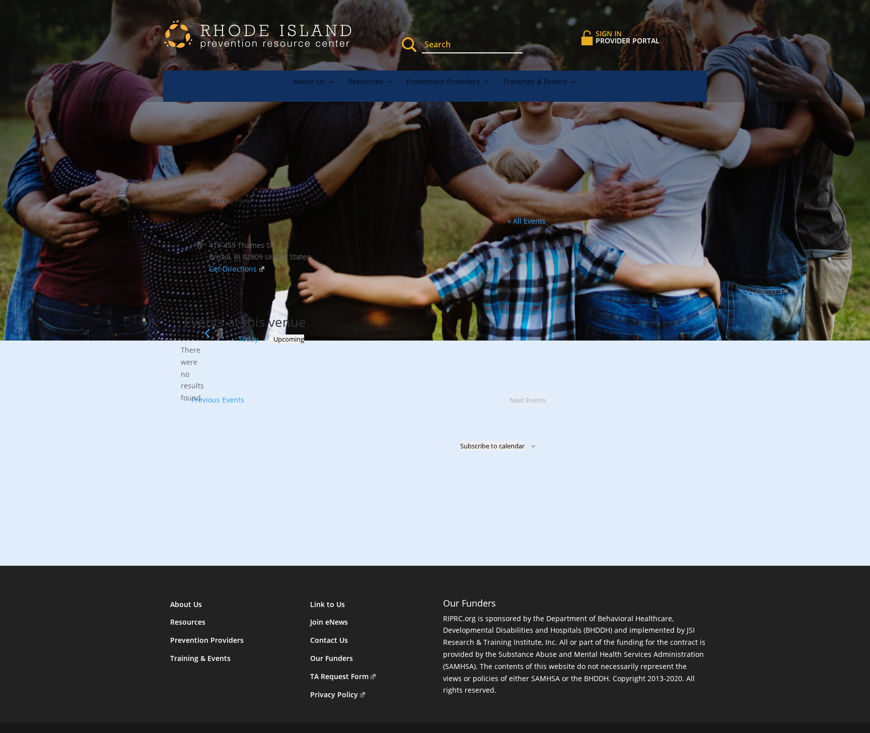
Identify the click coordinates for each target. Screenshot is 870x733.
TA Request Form (339, 676)
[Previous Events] (207, 333)
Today (248, 339)
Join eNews (329, 622)
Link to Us (327, 604)
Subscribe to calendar (492, 445)
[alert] (192, 374)
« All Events (527, 221)
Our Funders (331, 658)
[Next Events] (220, 333)
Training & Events (200, 658)
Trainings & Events (535, 82)
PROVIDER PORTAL (628, 37)
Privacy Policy (334, 694)
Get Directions (233, 269)
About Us (309, 82)
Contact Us (329, 640)
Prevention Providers (443, 82)
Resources (365, 82)
